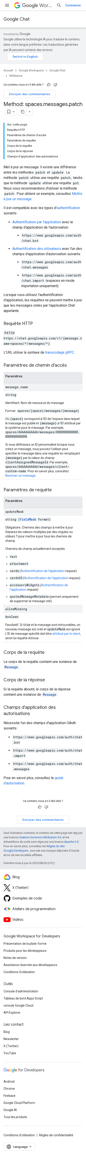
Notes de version (15, 958)
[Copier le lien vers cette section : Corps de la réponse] (49, 680)
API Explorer (12, 1012)
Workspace (46, 5)
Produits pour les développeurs (25, 950)
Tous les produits (15, 1117)
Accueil (8, 70)
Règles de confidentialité (56, 1135)
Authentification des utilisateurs (36, 249)
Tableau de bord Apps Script (23, 998)
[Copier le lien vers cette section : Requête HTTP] (37, 324)
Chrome (9, 1088)
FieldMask (28, 519)
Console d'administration (21, 991)
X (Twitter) (11, 1046)
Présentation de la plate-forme (25, 943)
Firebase (9, 1095)
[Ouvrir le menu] (7, 5)
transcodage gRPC (59, 352)
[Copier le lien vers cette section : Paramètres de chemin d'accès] (71, 365)
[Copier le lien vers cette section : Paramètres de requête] (56, 490)
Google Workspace (31, 70)
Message (11, 667)
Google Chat (17, 19)
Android (9, 1081)
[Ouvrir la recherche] (59, 5)
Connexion (73, 5)
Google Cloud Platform (19, 1103)
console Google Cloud (18, 1005)
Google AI (10, 1110)
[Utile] (48, 84)
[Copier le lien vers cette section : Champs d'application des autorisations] (34, 714)
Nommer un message (20, 475)
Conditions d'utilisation (19, 972)
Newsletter (11, 1039)
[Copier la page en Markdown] (23, 112)
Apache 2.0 (71, 841)
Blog (7, 1032)
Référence (15, 75)
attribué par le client (66, 633)
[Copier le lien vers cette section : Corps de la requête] (49, 652)
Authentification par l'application (36, 222)
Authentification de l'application (43, 571)
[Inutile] (55, 84)
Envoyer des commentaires (29, 94)
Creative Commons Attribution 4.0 (40, 837)
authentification (68, 208)
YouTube (10, 1053)
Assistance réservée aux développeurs (30, 965)
